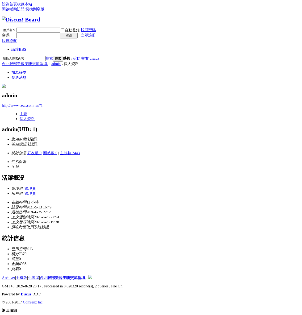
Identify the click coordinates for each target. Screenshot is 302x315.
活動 (76, 58)
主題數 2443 (70, 153)
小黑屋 (33, 278)
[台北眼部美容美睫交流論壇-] (21, 20)
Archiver (8, 278)
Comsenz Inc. (33, 302)
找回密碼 (88, 30)
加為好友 (18, 72)
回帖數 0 (50, 153)
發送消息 (18, 77)
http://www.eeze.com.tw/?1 (22, 106)
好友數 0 (34, 153)
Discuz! (27, 294)
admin (56, 64)
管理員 (30, 189)
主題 (23, 114)
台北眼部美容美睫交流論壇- (25, 64)
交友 (85, 58)
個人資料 (27, 119)
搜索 (49, 58)
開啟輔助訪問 (13, 9)
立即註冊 (88, 35)
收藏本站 (24, 4)
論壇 (18, 49)
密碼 (5, 35)
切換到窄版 (34, 9)
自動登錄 (72, 30)
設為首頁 (9, 4)
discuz (94, 58)
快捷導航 (9, 41)
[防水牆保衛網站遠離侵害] (90, 278)
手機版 (21, 278)
